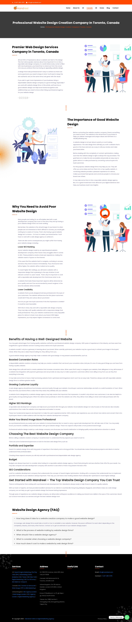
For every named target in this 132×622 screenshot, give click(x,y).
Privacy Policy (102, 619)
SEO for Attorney (29, 579)
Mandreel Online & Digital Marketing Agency (39, 619)
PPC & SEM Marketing (28, 588)
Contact (116, 8)
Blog (108, 8)
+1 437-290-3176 (19, 2)
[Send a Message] (127, 617)
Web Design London (19, 594)
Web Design (16, 588)
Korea (102, 8)
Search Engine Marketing (22, 572)
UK (96, 8)
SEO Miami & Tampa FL (19, 582)
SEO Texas (22, 577)
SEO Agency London (30, 592)
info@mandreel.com (34, 2)
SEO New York (31, 577)
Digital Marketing (17, 579)
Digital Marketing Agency (26, 597)
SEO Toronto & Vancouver (26, 586)
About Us (76, 8)
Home (68, 8)
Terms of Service (114, 619)
